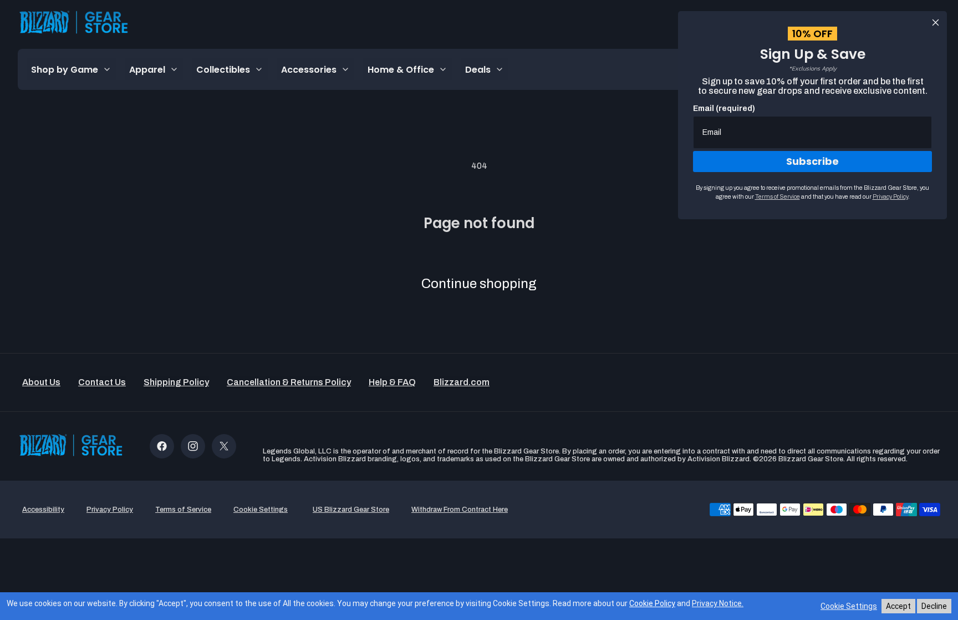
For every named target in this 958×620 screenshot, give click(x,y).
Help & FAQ (392, 382)
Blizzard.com (462, 382)
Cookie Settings (849, 606)
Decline (934, 606)
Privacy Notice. (717, 603)
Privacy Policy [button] (109, 509)
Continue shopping (479, 283)
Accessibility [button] (43, 509)
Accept (898, 606)
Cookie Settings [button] (260, 509)
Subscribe (812, 161)
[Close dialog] (935, 22)
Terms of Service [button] (183, 509)
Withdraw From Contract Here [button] (459, 509)
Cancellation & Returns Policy (289, 382)
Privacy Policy (890, 196)
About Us (41, 382)
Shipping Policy (176, 382)
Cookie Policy (652, 603)
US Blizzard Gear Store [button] (351, 509)
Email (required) (724, 108)
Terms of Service (777, 196)
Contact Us (102, 382)
